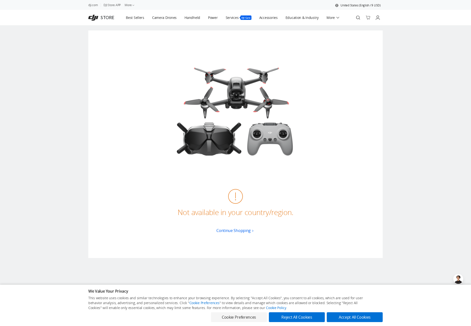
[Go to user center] (378, 18)
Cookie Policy (276, 307)
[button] (358, 5)
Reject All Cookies (296, 317)
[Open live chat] (458, 279)
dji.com (93, 5)
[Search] (358, 18)
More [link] (128, 5)
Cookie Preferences (204, 302)
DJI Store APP (112, 5)
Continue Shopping (233, 230)
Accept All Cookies (355, 317)
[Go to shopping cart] (368, 18)
